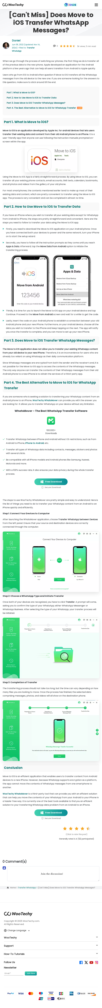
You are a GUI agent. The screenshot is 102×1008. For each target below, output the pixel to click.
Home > (14, 887)
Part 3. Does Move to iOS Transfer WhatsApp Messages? (36, 102)
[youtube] (91, 962)
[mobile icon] (96, 4)
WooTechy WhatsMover (45, 400)
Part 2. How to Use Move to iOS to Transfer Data (31, 97)
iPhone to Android (34, 443)
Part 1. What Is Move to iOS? (21, 92)
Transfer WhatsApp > (28, 887)
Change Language (17, 930)
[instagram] (96, 962)
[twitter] (86, 962)
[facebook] (80, 962)
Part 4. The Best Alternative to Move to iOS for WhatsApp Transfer (41, 107)
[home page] (13, 5)
